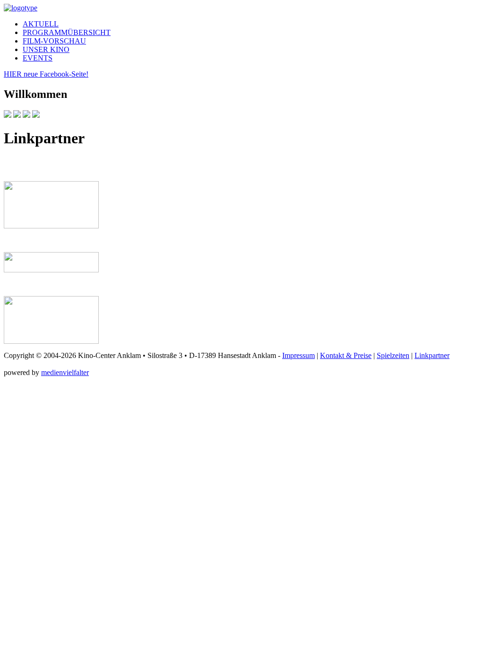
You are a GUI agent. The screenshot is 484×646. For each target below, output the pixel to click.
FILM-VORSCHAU (54, 41)
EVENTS (37, 58)
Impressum (298, 355)
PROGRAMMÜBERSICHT (67, 32)
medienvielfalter (65, 372)
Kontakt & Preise (346, 355)
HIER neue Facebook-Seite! (46, 74)
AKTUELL (41, 24)
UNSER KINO (46, 49)
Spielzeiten (393, 355)
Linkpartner (432, 355)
